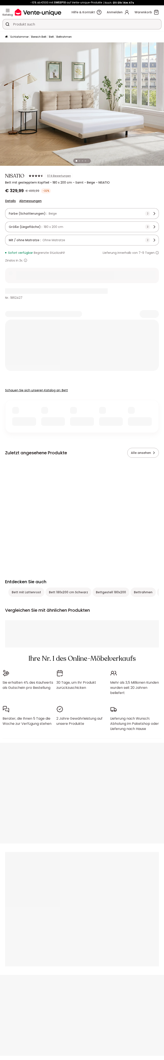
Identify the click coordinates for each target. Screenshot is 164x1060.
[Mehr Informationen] (157, 252)
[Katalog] (7, 10)
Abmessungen (30, 201)
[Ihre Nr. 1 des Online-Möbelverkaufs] (38, 12)
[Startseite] (6, 37)
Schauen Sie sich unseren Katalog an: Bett (36, 390)
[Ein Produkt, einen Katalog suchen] (7, 24)
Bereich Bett (38, 37)
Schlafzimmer (19, 37)
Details (10, 201)
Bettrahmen (64, 37)
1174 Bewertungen (59, 176)
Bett (51, 37)
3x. (21, 260)
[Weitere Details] (25, 260)
